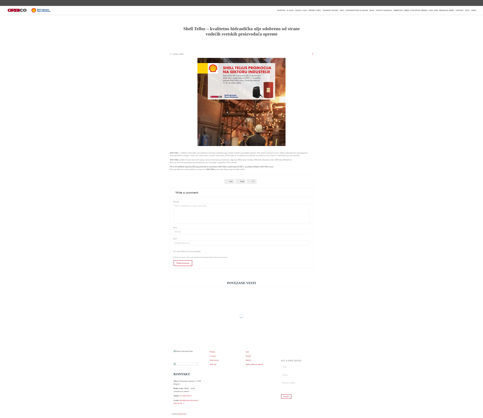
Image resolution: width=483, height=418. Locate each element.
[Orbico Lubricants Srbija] (30, 10)
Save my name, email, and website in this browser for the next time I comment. (201, 257)
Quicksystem (182, 414)
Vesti (247, 352)
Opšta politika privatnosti (254, 364)
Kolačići (248, 360)
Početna (212, 352)
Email (175, 239)
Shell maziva (214, 360)
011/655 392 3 (186, 396)
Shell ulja (213, 364)
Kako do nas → (179, 403)
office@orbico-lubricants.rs (188, 400)
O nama (213, 356)
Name (175, 227)
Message (176, 202)
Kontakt (248, 356)
